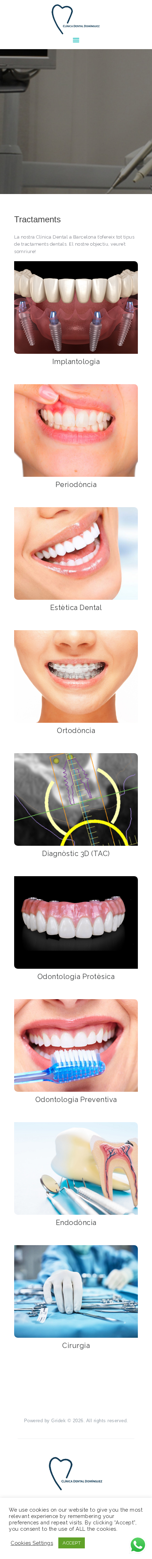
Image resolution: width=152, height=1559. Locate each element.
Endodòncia (76, 1222)
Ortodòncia (76, 730)
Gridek (58, 1420)
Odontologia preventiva (76, 1099)
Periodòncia (76, 484)
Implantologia (76, 361)
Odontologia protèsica (76, 976)
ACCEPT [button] (72, 1543)
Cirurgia (76, 1345)
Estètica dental (76, 607)
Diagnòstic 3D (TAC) (76, 853)
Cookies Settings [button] (32, 1543)
